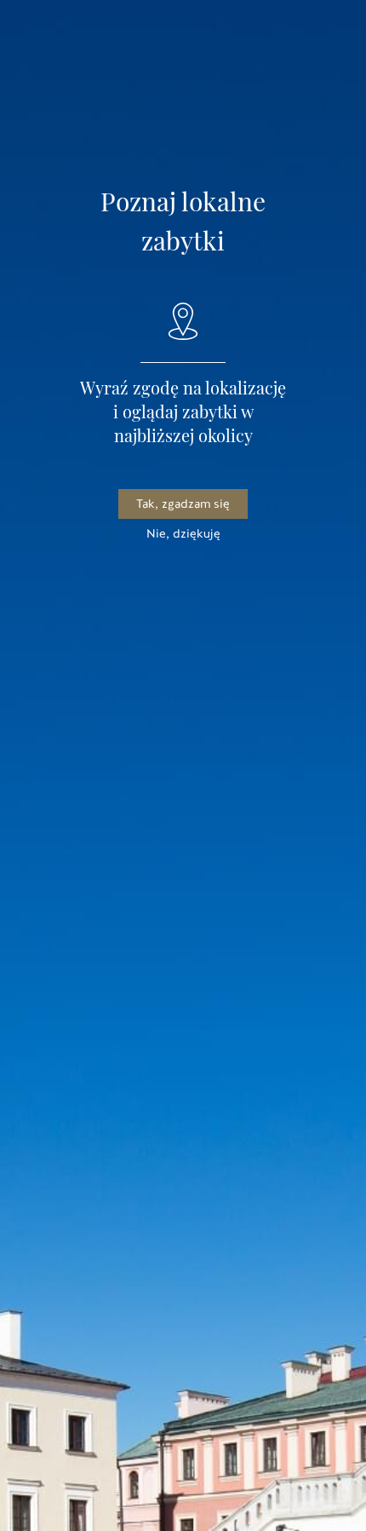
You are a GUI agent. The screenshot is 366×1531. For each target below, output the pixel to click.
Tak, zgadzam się (183, 504)
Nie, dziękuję (183, 534)
